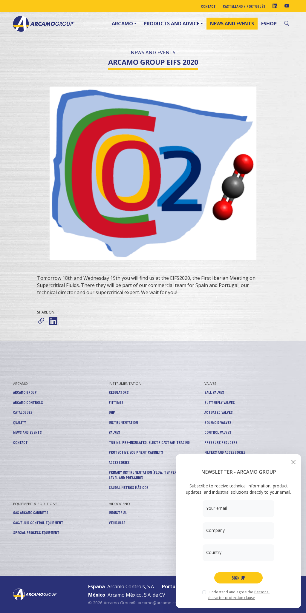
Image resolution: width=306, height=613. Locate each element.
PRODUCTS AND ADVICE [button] (171, 23)
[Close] (293, 462)
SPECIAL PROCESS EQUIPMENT (36, 532)
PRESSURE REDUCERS (221, 442)
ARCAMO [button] (122, 23)
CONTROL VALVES (217, 432)
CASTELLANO (233, 6)
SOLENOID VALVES (218, 422)
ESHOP (269, 23)
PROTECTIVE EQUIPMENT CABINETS (136, 452)
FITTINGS (116, 402)
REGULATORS (119, 392)
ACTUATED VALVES (218, 412)
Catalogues (23, 412)
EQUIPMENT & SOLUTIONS (35, 503)
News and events (232, 23)
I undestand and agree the (239, 594)
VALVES (114, 432)
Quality (19, 422)
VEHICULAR (117, 522)
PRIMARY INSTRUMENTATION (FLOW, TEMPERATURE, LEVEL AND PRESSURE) (148, 475)
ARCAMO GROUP (25, 392)
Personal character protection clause (239, 594)
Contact (208, 6)
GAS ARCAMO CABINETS (30, 512)
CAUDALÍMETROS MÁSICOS (129, 487)
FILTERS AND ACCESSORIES (225, 452)
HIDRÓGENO (119, 503)
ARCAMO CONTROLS (28, 402)
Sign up (238, 577)
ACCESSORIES (119, 462)
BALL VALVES (214, 392)
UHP (112, 412)
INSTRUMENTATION (125, 383)
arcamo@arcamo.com (159, 603)
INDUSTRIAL (118, 512)
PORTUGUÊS (256, 6)
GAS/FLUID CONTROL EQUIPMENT (38, 522)
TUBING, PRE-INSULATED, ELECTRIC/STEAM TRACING (149, 442)
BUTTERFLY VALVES (219, 402)
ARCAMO (20, 383)
